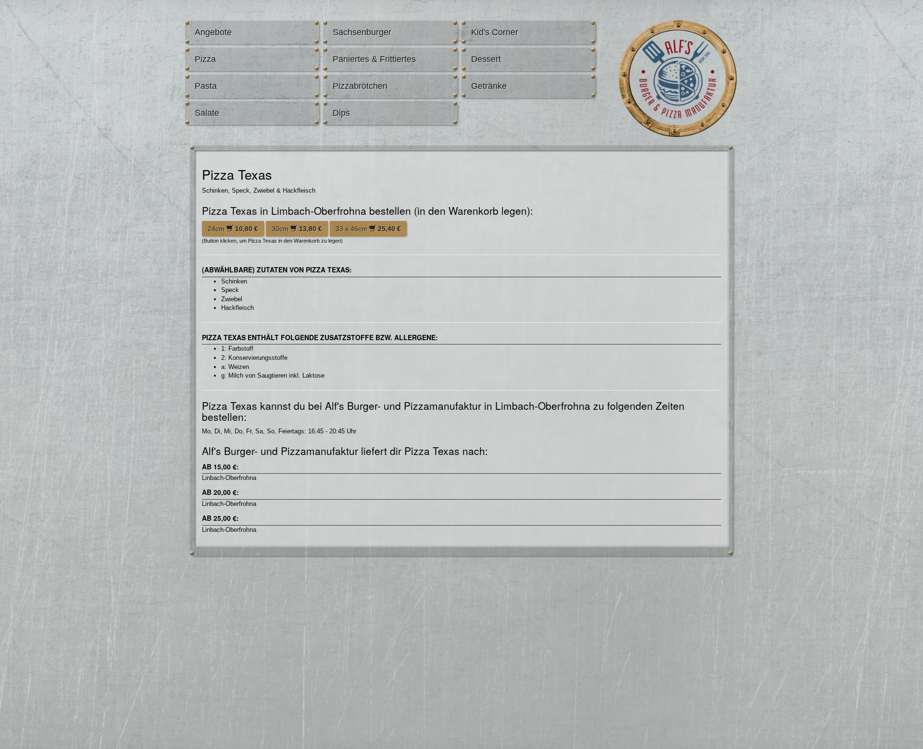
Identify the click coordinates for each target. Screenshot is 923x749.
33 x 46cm (368, 229)
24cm (233, 229)
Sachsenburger (362, 32)
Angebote (213, 32)
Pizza (205, 59)
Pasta (206, 86)
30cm (297, 229)
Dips (341, 113)
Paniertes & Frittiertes (374, 59)
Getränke (489, 86)
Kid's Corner (494, 32)
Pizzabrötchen (360, 86)
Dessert (486, 59)
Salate (207, 113)
